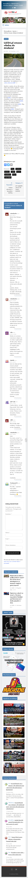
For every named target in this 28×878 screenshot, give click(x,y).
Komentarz (8, 514)
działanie (18, 169)
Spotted (16, 5)
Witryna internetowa (10, 545)
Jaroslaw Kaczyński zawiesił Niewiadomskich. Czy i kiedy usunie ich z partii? (14, 822)
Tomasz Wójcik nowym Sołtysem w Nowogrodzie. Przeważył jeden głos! (14, 839)
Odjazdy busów (14, 3)
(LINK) (9, 97)
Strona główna (6, 3)
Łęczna (6, 39)
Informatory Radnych (8, 5)
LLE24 (6, 51)
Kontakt (21, 5)
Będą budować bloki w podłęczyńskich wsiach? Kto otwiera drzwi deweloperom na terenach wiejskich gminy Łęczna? (17, 580)
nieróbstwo (7, 174)
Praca (14, 174)
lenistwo (7, 172)
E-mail (7, 539)
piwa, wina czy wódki (9, 83)
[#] (14, 20)
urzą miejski (8, 177)
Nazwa (7, 532)
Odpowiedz (18, 295)
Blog (12, 169)
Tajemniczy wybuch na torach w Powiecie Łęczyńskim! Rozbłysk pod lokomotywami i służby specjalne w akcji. (16, 598)
